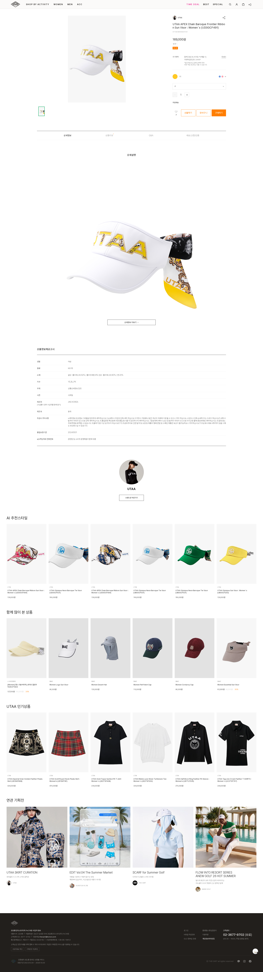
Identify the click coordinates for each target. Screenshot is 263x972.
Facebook (250, 961)
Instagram (244, 961)
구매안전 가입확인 (32, 949)
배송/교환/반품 (192, 135)
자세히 (223, 57)
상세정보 (67, 135)
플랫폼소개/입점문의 (209, 930)
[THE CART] (14, 923)
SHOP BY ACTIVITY (37, 4)
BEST (206, 4)
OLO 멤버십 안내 (190, 939)
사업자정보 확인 (17, 949)
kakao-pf (239, 961)
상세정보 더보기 (130, 322)
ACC (79, 4)
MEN (70, 4)
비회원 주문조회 (189, 935)
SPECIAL (218, 4)
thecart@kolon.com (48, 937)
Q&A (151, 135)
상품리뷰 (109, 135)
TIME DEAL (193, 4)
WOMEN (58, 4)
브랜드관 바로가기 (131, 498)
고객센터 (226, 930)
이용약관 (205, 935)
